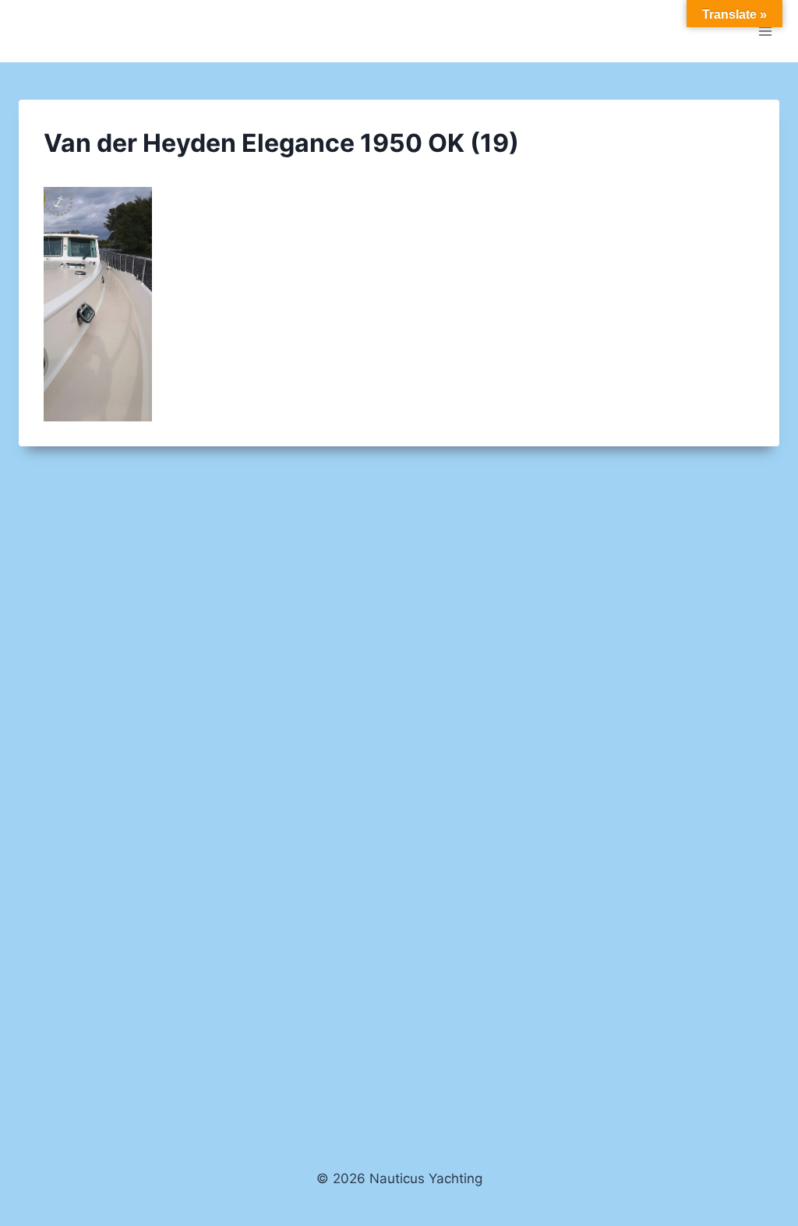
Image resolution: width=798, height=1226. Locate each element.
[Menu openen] (764, 31)
